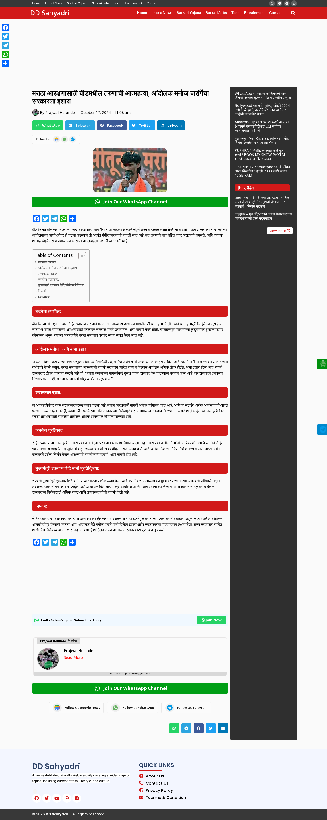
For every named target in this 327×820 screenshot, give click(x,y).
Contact (152, 3)
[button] (293, 13)
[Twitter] (5, 36)
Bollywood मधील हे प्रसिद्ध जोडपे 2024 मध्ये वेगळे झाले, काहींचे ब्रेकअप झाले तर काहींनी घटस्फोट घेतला (262, 109)
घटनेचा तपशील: (47, 262)
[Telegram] (5, 45)
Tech (117, 3)
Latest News (54, 3)
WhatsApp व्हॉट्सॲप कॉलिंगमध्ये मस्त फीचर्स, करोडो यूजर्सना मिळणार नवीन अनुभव (263, 95)
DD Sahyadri (50, 12)
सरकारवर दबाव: (47, 273)
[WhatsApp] (5, 54)
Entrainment (133, 3)
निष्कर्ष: (42, 291)
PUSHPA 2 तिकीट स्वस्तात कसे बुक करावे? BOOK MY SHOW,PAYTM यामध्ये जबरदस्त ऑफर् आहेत (260, 154)
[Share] (5, 63)
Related (44, 296)
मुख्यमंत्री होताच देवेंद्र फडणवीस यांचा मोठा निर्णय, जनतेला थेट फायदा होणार (262, 140)
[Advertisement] (133, 52)
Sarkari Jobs (100, 3)
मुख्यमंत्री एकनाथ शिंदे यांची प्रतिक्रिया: (61, 285)
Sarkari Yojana (77, 3)
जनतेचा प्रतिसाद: (48, 279)
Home (36, 3)
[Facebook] (5, 27)
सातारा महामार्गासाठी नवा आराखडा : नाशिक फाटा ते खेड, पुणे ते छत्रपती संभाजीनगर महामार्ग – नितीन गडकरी (262, 202)
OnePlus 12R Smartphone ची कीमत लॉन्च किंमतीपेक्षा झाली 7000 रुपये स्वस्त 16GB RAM (262, 171)
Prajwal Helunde (78, 650)
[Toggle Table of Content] (80, 255)
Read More (73, 657)
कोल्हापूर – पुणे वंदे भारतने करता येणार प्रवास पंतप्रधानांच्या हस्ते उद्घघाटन (263, 216)
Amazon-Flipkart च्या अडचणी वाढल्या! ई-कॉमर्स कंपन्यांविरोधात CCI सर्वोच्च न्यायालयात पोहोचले (262, 126)
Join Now (214, 620)
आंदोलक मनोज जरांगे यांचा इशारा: (57, 268)
